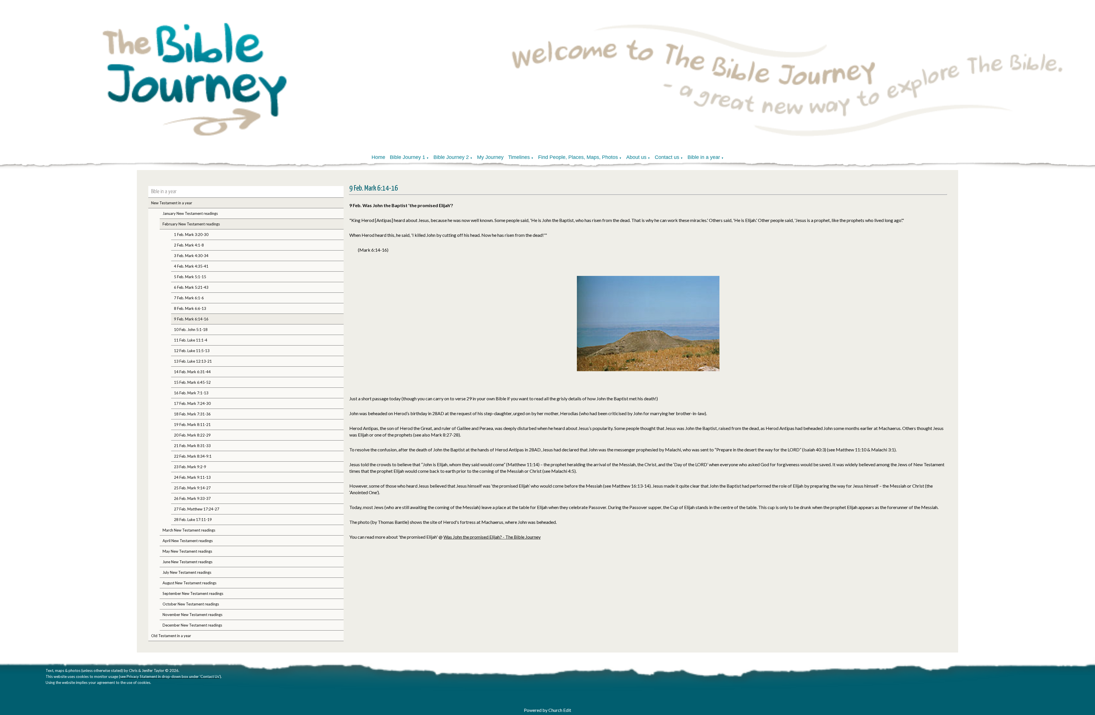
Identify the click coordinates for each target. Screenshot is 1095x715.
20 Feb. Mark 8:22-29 (192, 435)
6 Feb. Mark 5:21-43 (191, 287)
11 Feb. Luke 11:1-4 (190, 340)
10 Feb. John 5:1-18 (191, 329)
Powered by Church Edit (547, 710)
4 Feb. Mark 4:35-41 (191, 266)
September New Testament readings (193, 593)
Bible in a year (704, 157)
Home (378, 157)
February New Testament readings (191, 224)
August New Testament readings (189, 583)
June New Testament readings (187, 562)
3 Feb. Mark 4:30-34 (191, 255)
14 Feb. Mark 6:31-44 (192, 371)
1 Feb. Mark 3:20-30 (191, 234)
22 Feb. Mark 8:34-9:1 (193, 456)
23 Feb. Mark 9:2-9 (190, 466)
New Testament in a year (171, 203)
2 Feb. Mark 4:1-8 (189, 245)
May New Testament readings (187, 551)
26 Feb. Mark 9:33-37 (192, 498)
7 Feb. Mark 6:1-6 (189, 298)
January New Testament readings (190, 213)
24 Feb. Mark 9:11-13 (192, 477)
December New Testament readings (192, 625)
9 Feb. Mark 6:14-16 (191, 319)
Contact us (667, 157)
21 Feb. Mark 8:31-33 (192, 445)
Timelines (519, 157)
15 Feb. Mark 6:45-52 (192, 382)
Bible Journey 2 (451, 157)
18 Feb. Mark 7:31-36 (192, 414)
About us (636, 157)
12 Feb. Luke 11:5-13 (192, 350)
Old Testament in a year (171, 635)
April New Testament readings (188, 540)
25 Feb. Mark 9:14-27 (192, 488)
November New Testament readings (192, 614)
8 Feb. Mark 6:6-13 (190, 308)
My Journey (490, 157)
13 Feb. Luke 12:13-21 (193, 361)
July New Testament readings (187, 572)
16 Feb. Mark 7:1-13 (191, 393)
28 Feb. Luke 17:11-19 (193, 519)
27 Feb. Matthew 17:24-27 (196, 509)
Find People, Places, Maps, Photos (578, 157)
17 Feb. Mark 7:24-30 (192, 403)
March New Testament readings (189, 530)
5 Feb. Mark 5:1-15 (190, 276)
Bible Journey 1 (407, 157)
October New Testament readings (191, 604)
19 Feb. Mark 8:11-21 (192, 424)
